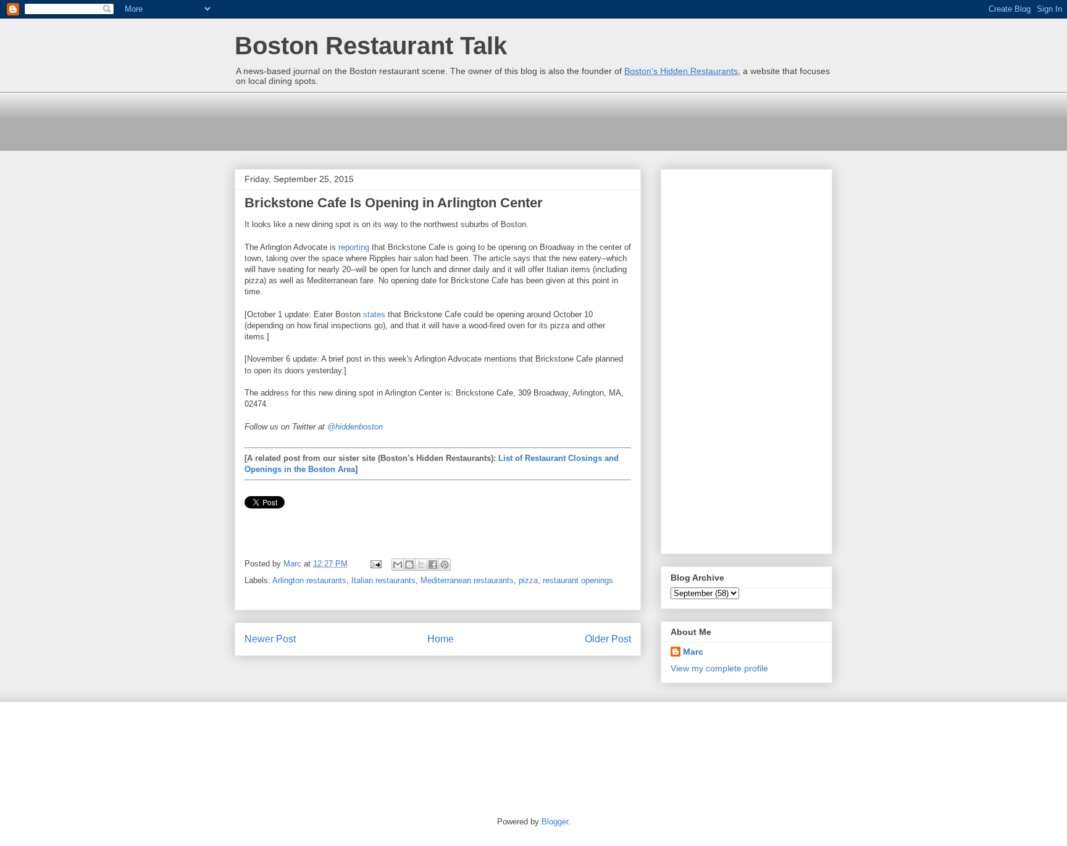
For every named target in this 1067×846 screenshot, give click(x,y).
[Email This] (397, 564)
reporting (353, 247)
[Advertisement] (459, 119)
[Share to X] (421, 564)
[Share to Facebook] (433, 564)
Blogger (555, 821)
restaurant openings (578, 580)
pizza (528, 580)
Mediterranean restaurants (467, 580)
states (374, 314)
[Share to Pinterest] (444, 564)
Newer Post (270, 639)
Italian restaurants (383, 580)
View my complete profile (719, 668)
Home (440, 639)
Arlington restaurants (309, 580)
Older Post (608, 639)
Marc (693, 652)
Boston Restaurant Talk (371, 45)
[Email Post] (375, 563)
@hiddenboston (355, 426)
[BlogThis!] (409, 564)
